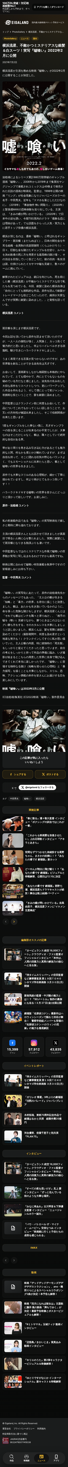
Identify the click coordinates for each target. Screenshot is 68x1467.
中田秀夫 (14, 798)
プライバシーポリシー (24, 1428)
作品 (12, 1460)
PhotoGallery (18, 31)
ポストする (52, 774)
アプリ (56, 1458)
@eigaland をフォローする (39, 787)
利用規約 (41, 1428)
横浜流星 (40, 798)
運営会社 (6, 1428)
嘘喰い (27, 798)
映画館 (26, 1460)
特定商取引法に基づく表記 (15, 1433)
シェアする (20, 774)
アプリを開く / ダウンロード (49, 7)
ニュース (41, 1458)
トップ (5, 31)
